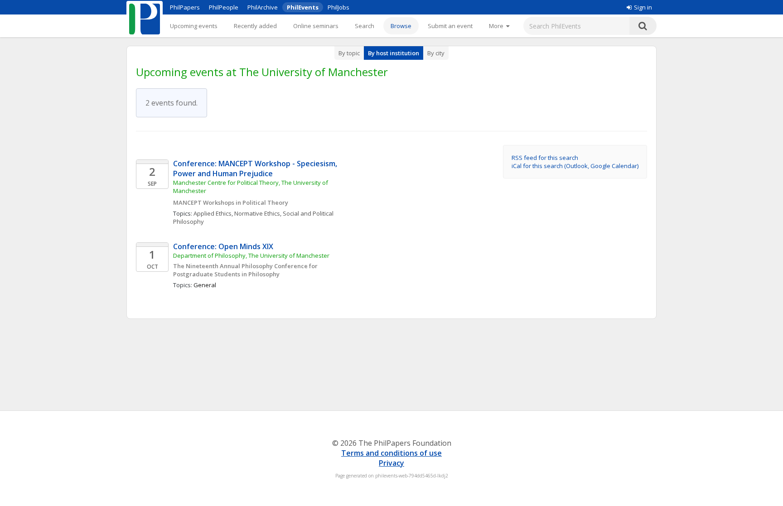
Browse (401, 26)
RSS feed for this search (545, 158)
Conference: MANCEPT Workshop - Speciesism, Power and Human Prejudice (256, 168)
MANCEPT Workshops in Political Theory (230, 202)
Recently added (255, 26)
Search (364, 26)
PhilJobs (338, 7)
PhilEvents (303, 7)
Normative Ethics (257, 213)
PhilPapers (185, 7)
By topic (349, 53)
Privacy (391, 463)
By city (436, 53)
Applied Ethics (212, 213)
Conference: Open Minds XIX (224, 246)
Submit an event (450, 26)
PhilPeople (223, 7)
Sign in (643, 7)
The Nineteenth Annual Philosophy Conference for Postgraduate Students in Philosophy (246, 270)
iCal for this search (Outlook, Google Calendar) (575, 166)
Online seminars (315, 26)
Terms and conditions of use (391, 453)
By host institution (393, 53)
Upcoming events (194, 26)
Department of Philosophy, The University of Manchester (251, 255)
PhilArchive (262, 7)
